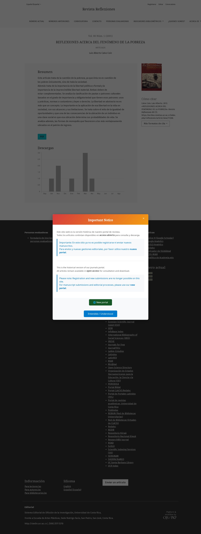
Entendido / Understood (100, 313)
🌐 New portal (100, 302)
